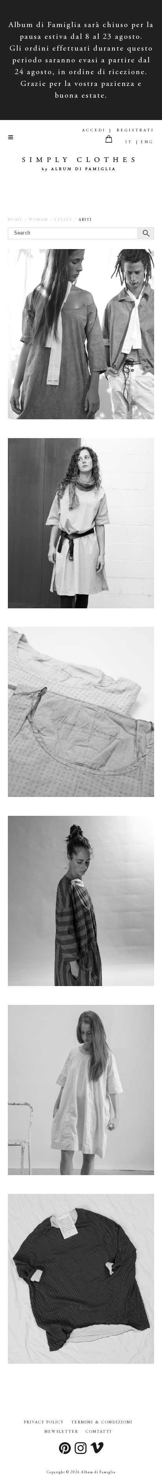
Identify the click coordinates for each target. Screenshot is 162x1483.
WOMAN (38, 220)
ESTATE (63, 220)
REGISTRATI (135, 131)
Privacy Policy (44, 1423)
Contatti (99, 1432)
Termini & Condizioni (102, 1423)
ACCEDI (94, 131)
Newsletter (61, 1432)
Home (15, 220)
